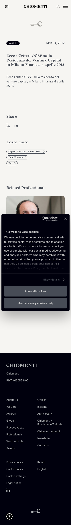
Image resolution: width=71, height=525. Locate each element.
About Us (12, 400)
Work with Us (14, 441)
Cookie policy (14, 469)
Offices (41, 400)
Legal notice (13, 483)
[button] (9, 516)
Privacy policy (14, 462)
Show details (51, 279)
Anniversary (44, 414)
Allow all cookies (35, 291)
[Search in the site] (58, 6)
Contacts (43, 445)
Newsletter (44, 438)
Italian (41, 462)
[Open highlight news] (7, 6)
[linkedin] (16, 125)
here (62, 268)
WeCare (11, 407)
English (42, 469)
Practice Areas (15, 427)
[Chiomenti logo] (21, 365)
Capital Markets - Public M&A (25, 151)
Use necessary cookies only (35, 303)
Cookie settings (15, 476)
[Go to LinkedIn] (8, 490)
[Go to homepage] (35, 6)
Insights (42, 407)
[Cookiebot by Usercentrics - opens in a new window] (43, 219)
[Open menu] (67, 6)
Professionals (14, 434)
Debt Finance (15, 157)
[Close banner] (65, 218)
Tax (10, 163)
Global (10, 421)
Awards (11, 414)
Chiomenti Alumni (48, 431)
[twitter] (8, 125)
